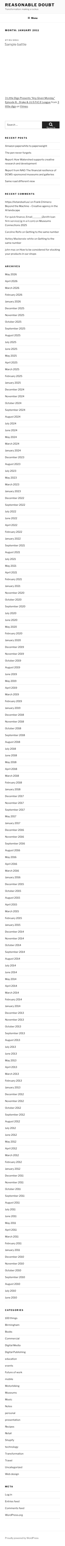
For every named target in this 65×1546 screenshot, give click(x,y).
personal (10, 1413)
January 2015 (12, 924)
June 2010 (11, 1297)
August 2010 (12, 1284)
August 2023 (12, 464)
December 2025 (14, 308)
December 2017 (14, 796)
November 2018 (14, 721)
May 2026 (11, 274)
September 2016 (15, 843)
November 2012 (14, 1101)
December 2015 (14, 884)
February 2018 (13, 782)
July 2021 (10, 559)
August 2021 (12, 552)
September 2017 (15, 809)
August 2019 (12, 667)
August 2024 (12, 416)
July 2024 (10, 423)
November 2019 (14, 653)
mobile (9, 1379)
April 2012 (11, 1148)
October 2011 (13, 1189)
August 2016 (12, 850)
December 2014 (14, 931)
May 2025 (11, 355)
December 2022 (14, 498)
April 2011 (11, 1229)
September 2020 (15, 606)
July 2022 (10, 511)
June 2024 (11, 430)
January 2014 (12, 1006)
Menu (34, 18)
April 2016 (11, 863)
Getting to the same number (42, 231)
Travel (8, 1460)
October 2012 (13, 1107)
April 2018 (11, 769)
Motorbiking (12, 1385)
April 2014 (11, 985)
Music (8, 1399)
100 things (11, 1318)
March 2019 (12, 694)
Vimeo (24, 106)
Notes (8, 1406)
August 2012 (12, 1121)
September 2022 (15, 504)
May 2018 (10, 762)
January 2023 (13, 491)
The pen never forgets (18, 152)
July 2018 (10, 748)
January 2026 (13, 301)
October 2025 (13, 321)
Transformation (14, 1453)
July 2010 (10, 1290)
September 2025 (15, 328)
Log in (8, 1494)
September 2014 (15, 951)
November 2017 (14, 803)
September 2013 (15, 1033)
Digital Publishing (15, 1352)
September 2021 (15, 545)
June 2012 (11, 1134)
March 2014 (12, 992)
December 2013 (14, 1012)
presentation (12, 1419)
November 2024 (14, 396)
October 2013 (13, 1026)
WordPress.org (14, 1515)
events (9, 1365)
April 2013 (11, 1067)
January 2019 (12, 708)
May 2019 (10, 681)
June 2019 (11, 674)
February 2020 (13, 633)
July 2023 (10, 470)
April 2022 (11, 525)
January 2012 (12, 1168)
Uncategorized (13, 1467)
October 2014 (13, 945)
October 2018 (13, 728)
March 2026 (12, 287)
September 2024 (15, 409)
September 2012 (15, 1114)
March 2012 (12, 1155)
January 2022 (13, 538)
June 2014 (11, 972)
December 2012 (14, 1094)
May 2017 (10, 816)
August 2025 (12, 335)
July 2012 (10, 1128)
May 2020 (11, 626)
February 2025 (13, 376)
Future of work (13, 1372)
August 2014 (12, 958)
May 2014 (10, 979)
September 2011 (14, 1195)
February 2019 (13, 701)
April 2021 (11, 572)
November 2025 (14, 315)
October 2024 (13, 403)
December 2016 (14, 830)
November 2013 (14, 1019)
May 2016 (10, 857)
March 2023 (12, 484)
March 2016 (12, 870)
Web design (12, 1474)
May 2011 (10, 1223)
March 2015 (12, 911)
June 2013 (11, 1053)
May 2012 (10, 1141)
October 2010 (13, 1270)
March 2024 (12, 443)
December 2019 (14, 647)
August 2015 (12, 897)
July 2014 (10, 965)
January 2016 (12, 877)
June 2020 (11, 620)
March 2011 (11, 1236)
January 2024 (13, 450)
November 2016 (14, 836)
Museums (11, 1392)
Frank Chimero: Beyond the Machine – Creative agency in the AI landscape (31, 206)
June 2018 (11, 755)
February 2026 (13, 294)
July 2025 (10, 342)
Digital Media (12, 1345)
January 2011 (12, 1250)
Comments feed (14, 1508)
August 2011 (12, 1202)
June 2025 (11, 348)
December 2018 (14, 714)
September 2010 (15, 1277)
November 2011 (14, 1182)
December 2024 (14, 389)
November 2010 (14, 1263)
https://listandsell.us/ (17, 201)
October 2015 (13, 890)
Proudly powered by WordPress (21, 1538)
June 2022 (11, 518)
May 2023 (11, 477)
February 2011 (13, 1243)
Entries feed (12, 1501)
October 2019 (13, 660)
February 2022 (13, 531)
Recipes (9, 1426)
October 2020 (13, 599)
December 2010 (14, 1256)
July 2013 (10, 1046)
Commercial (12, 1338)
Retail (8, 1433)
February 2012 (13, 1162)
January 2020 (13, 640)
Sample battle (15, 44)
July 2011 (10, 1209)
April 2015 (11, 904)
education (11, 1358)
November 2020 (14, 592)
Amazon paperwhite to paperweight (26, 145)
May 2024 (11, 437)
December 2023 (14, 457)
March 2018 (12, 775)
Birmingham (12, 1324)
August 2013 (12, 1040)
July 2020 (10, 613)
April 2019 (11, 687)
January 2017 (12, 823)
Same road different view (20, 181)
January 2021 (12, 586)
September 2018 (15, 735)
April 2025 (11, 362)
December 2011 (14, 1175)
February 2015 (13, 918)
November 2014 (14, 938)
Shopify (9, 1440)
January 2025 (13, 382)
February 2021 (13, 579)
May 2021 (10, 565)
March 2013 (12, 1073)
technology (11, 1446)
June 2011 (10, 1216)
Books (8, 1331)
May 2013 (10, 1060)
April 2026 (11, 281)
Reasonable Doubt (30, 4)
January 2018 (12, 789)
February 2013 (13, 1080)
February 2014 (13, 999)
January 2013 (12, 1087)
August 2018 (12, 742)
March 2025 (12, 369)
